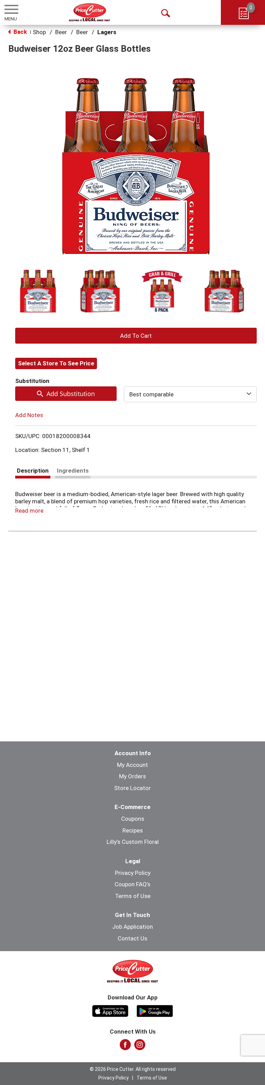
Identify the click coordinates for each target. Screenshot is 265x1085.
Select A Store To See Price (56, 363)
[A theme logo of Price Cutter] (89, 12)
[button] (38, 291)
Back (19, 31)
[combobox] (190, 394)
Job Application (132, 926)
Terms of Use (132, 895)
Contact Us (132, 938)
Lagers (106, 32)
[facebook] (125, 1046)
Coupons (132, 818)
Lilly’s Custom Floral (133, 841)
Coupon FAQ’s (132, 884)
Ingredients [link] (73, 470)
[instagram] (139, 1046)
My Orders (132, 776)
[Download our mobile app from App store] (110, 1010)
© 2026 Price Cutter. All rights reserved (133, 1069)
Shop (39, 32)
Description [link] (33, 470)
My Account (132, 764)
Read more (29, 510)
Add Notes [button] (29, 415)
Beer (61, 32)
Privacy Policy (132, 872)
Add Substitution (71, 393)
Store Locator (132, 788)
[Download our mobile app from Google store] (155, 1010)
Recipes (132, 830)
